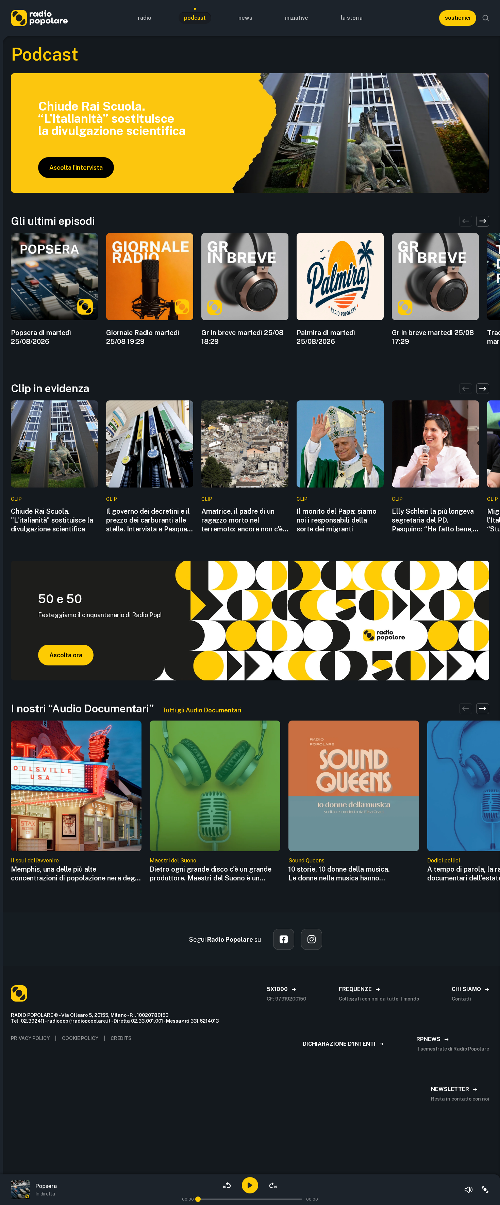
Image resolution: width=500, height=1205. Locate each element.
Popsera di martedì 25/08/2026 (41, 337)
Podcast (195, 18)
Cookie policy (80, 1038)
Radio (144, 18)
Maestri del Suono (173, 860)
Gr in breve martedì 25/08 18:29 (242, 337)
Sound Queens (306, 860)
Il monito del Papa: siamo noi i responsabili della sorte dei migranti (337, 520)
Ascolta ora (65, 655)
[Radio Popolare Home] (39, 18)
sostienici (457, 18)
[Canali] (485, 1190)
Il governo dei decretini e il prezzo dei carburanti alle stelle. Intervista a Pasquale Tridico (149, 520)
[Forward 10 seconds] (273, 1185)
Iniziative (296, 18)
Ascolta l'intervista (76, 167)
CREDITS (121, 1038)
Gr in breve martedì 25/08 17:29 (433, 337)
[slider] (198, 1199)
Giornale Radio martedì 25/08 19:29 (142, 337)
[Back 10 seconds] (227, 1185)
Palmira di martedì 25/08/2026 (326, 337)
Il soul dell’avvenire (35, 860)
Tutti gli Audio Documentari (201, 710)
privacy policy (30, 1038)
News (245, 18)
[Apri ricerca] (485, 18)
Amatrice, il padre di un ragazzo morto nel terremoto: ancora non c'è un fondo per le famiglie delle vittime (242, 520)
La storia (352, 18)
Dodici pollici (443, 860)
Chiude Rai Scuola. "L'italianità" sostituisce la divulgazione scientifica (52, 520)
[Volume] (469, 1190)
